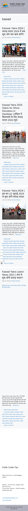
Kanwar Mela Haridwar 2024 (17, 245)
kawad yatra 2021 (14, 421)
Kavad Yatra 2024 (10, 171)
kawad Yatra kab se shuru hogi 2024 (12, 256)
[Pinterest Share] (1, 260)
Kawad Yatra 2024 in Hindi (16, 175)
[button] (2, 263)
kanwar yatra (20, 81)
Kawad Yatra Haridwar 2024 (12, 90)
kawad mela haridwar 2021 (15, 418)
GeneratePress (14, 508)
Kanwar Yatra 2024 (7, 83)
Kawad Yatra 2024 (10, 252)
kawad (7, 87)
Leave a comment (8, 96)
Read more (16, 158)
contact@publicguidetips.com (10, 498)
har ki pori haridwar (9, 412)
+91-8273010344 (6, 500)
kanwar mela (12, 414)
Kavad (7, 85)
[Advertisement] (14, 446)
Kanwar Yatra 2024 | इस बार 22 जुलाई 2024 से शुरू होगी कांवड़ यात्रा (13, 193)
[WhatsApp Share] (1, 251)
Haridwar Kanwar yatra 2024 (11, 78)
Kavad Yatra (13, 85)
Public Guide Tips (17, 4)
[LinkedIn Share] (1, 257)
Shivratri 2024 (18, 92)
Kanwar (15, 81)
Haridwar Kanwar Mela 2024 (11, 241)
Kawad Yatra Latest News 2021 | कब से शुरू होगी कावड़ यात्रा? (13, 274)
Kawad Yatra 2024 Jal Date (9, 177)
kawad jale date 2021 (15, 416)
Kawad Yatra (7, 76)
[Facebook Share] (1, 248)
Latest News (14, 409)
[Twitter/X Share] (1, 254)
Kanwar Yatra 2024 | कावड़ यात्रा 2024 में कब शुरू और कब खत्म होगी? (13, 31)
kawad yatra (13, 87)
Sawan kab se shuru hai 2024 (10, 258)
